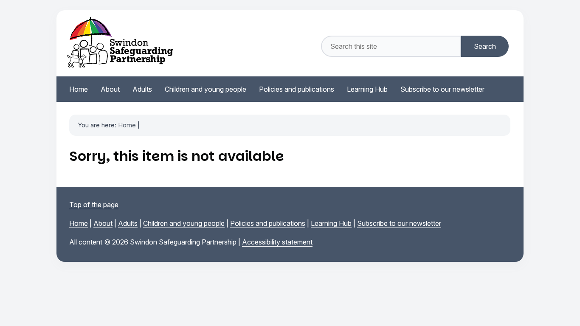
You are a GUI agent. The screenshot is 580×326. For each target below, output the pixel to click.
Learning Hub (331, 223)
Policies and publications (267, 223)
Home (127, 125)
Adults (128, 223)
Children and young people (184, 223)
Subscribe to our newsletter (399, 223)
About (103, 223)
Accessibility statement (277, 242)
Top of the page (93, 204)
